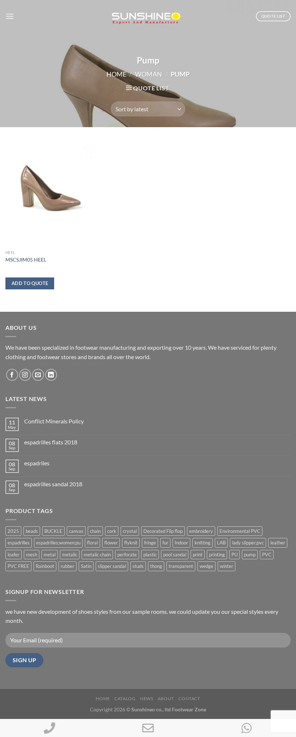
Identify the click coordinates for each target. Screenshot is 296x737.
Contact (189, 698)
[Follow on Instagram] (25, 375)
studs (138, 566)
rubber (67, 566)
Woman (148, 74)
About (166, 698)
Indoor (181, 543)
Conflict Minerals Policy (54, 421)
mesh (31, 554)
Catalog (124, 698)
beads (32, 531)
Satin (86, 566)
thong (156, 566)
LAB (221, 543)
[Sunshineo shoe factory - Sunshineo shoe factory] (148, 16)
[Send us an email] (38, 375)
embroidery (201, 531)
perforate (127, 554)
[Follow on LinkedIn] (51, 375)
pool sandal (174, 554)
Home (116, 74)
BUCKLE (53, 531)
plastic (150, 554)
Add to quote (30, 283)
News (146, 698)
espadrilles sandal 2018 (53, 483)
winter (226, 566)
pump (250, 554)
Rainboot (45, 566)
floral (92, 543)
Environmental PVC (239, 531)
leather (277, 543)
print (198, 554)
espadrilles (19, 543)
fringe (150, 543)
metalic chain (97, 554)
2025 (13, 531)
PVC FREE (18, 566)
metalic (69, 554)
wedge (206, 566)
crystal (130, 531)
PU (234, 554)
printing (217, 554)
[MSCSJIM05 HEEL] (50, 192)
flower (111, 543)
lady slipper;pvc (248, 543)
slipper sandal (112, 566)
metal (50, 554)
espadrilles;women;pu (58, 543)
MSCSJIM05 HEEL (25, 260)
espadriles (36, 463)
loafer (13, 554)
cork (111, 531)
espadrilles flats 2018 (50, 442)
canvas (76, 531)
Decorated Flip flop (163, 531)
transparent (181, 566)
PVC (266, 554)
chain (95, 531)
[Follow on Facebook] (12, 375)
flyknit (131, 543)
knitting (202, 543)
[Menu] (9, 16)
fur (165, 543)
